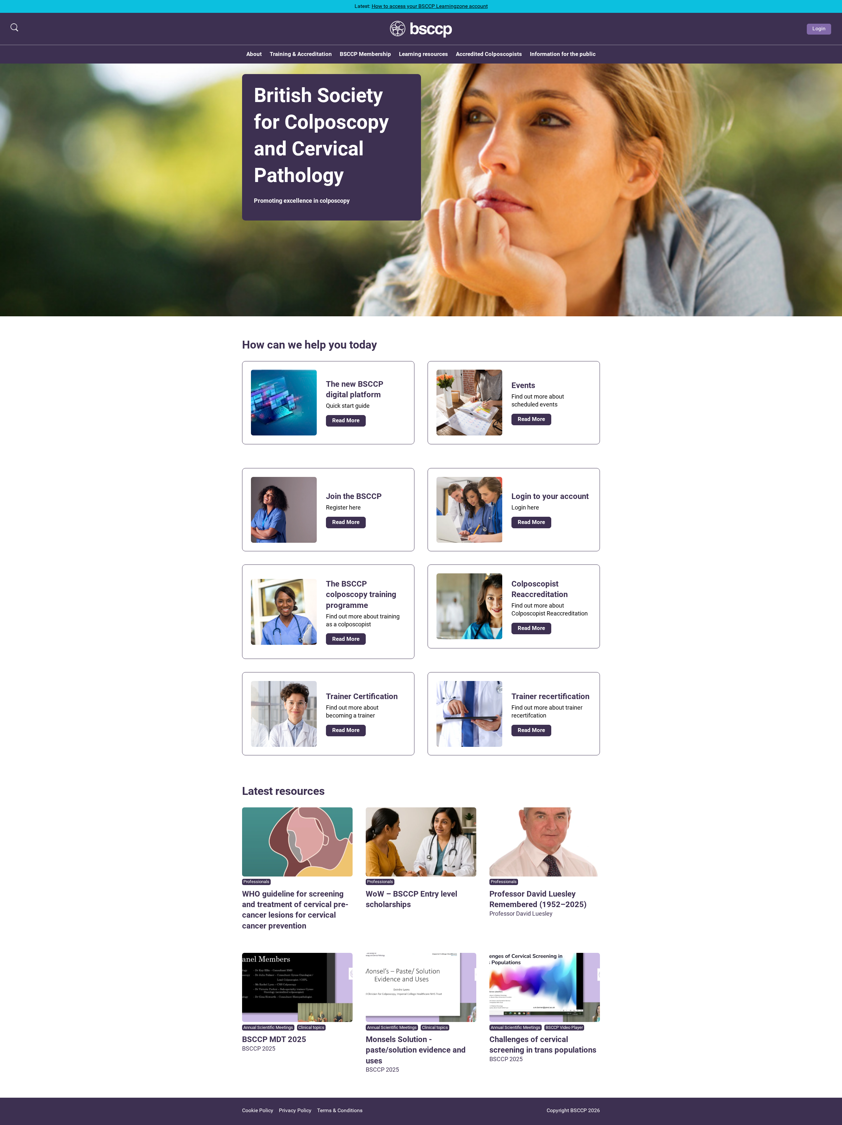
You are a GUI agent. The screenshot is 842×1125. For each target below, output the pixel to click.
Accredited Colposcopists (489, 54)
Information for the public (563, 54)
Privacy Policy (295, 1110)
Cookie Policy (257, 1110)
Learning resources (423, 54)
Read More (345, 420)
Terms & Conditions (339, 1110)
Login (819, 28)
